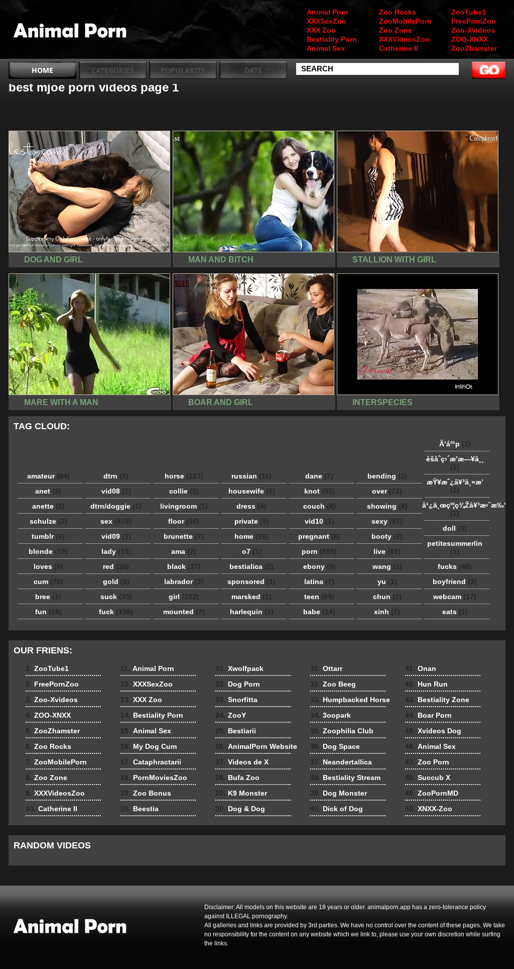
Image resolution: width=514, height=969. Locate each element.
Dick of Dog (336, 809)
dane (319, 476)
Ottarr (326, 668)
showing (387, 506)
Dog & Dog (240, 809)
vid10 (319, 521)
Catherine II (398, 48)
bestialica (251, 566)
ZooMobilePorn (405, 21)
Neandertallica (341, 762)
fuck (116, 612)
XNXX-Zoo (428, 809)
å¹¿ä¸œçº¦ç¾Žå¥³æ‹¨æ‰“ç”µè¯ (457, 509)
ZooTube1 (468, 12)
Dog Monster (338, 793)
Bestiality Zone (437, 700)
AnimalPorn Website (256, 746)
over (387, 491)
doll (455, 528)
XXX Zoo (321, 30)
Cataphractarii (150, 762)
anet (48, 491)
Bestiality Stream (345, 777)
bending (387, 476)
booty (387, 536)
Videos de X (242, 762)
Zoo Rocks (397, 12)
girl (184, 597)
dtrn (115, 476)
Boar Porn (428, 715)
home (251, 536)
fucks (455, 566)
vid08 (116, 491)
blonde (48, 551)
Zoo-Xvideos (473, 30)
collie (184, 491)
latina (319, 581)
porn (319, 551)
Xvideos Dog (433, 731)
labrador (184, 581)
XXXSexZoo (326, 21)
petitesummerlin (454, 547)
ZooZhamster (474, 48)
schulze (48, 521)
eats (455, 612)
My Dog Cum (148, 746)
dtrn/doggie (116, 506)
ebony (319, 566)
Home (42, 70)
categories (112, 70)
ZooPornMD (431, 793)
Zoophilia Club (341, 731)
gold (116, 581)
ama (183, 551)
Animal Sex (326, 48)
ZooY (230, 715)
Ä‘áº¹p (455, 444)
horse (184, 476)
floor (183, 521)
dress (251, 506)
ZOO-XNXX (469, 39)
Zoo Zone (395, 30)
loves (48, 566)
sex (116, 521)
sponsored (251, 581)
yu (387, 581)
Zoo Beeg (333, 684)
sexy (387, 521)
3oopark (330, 715)
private (251, 521)
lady (116, 551)
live (387, 551)
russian (251, 476)
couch (319, 506)
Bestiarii (235, 731)
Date (253, 70)
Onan (420, 668)
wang (387, 566)
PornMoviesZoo (153, 777)
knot (319, 491)
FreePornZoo (473, 21)
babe (319, 612)
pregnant (319, 536)
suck (116, 597)
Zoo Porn (427, 762)
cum (48, 581)
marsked (251, 597)
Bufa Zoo (237, 777)
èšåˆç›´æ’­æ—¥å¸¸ (455, 463)
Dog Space (335, 746)
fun (48, 612)
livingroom (184, 506)
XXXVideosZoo (404, 39)
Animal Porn (327, 12)
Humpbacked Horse (350, 700)
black (184, 566)
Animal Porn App (72, 31)
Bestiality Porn (332, 39)
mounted (184, 612)
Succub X (427, 777)
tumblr (48, 536)
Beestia (139, 809)
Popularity (183, 70)
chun (387, 597)
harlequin (252, 612)
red (116, 566)
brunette (184, 536)
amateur (48, 476)
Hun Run (426, 684)
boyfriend (455, 581)
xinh (387, 612)
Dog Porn (237, 684)
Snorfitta (236, 700)
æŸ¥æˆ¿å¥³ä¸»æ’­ (455, 486)
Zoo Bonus (145, 793)
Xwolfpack (239, 668)
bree (48, 597)
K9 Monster (241, 793)
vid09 (116, 536)
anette (48, 506)
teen (319, 597)
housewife (251, 491)
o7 (252, 551)
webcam (454, 597)
